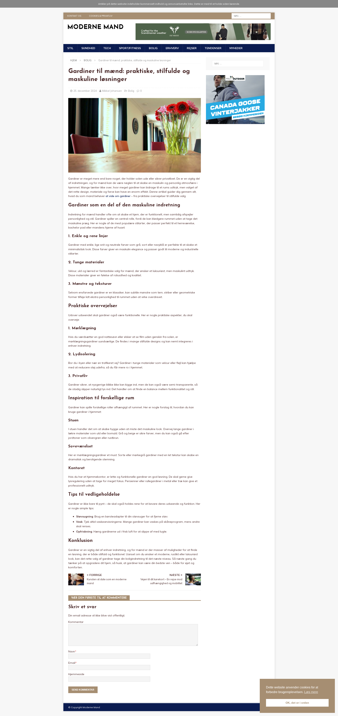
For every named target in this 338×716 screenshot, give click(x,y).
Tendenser (213, 48)
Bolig (153, 48)
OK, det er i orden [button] (297, 702)
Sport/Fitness (130, 48)
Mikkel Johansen (112, 90)
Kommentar (76, 622)
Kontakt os (74, 15)
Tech (107, 48)
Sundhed (88, 48)
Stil (70, 48)
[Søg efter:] (251, 15)
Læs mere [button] (311, 692)
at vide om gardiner (118, 196)
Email (71, 663)
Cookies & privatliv (100, 15)
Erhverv (172, 48)
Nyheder (236, 48)
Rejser (192, 48)
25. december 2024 (85, 90)
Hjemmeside (76, 674)
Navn (71, 651)
